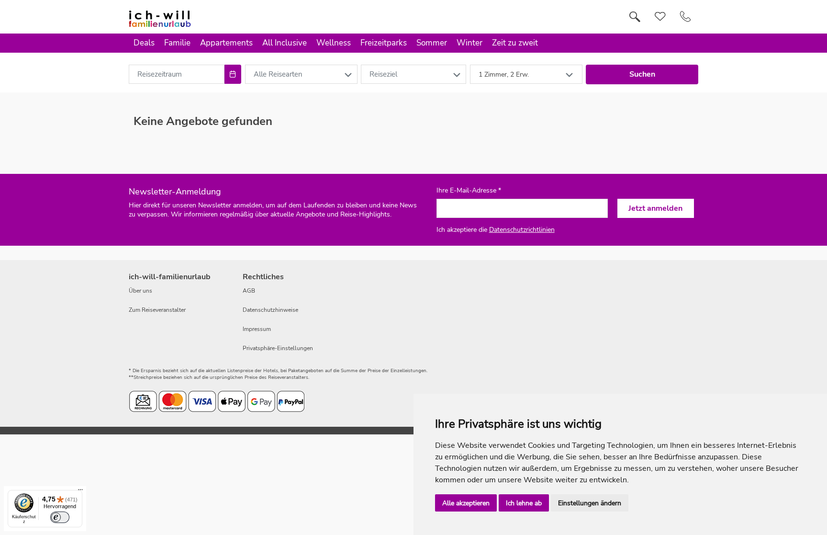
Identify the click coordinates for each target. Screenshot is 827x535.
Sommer (431, 42)
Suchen (642, 74)
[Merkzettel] (660, 17)
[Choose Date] (232, 74)
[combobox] (176, 74)
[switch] (59, 517)
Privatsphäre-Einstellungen (278, 348)
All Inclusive (284, 42)
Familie (177, 42)
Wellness (333, 42)
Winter (469, 42)
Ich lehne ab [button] (524, 503)
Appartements (226, 42)
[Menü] (80, 492)
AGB (249, 291)
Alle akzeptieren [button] (466, 503)
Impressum (257, 329)
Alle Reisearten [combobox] (278, 74)
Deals (144, 42)
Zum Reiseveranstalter (157, 310)
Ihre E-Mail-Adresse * (468, 190)
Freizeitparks (383, 42)
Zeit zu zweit (515, 42)
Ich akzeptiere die (495, 229)
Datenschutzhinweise (270, 310)
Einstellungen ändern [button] (589, 503)
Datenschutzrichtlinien (522, 229)
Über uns (140, 291)
